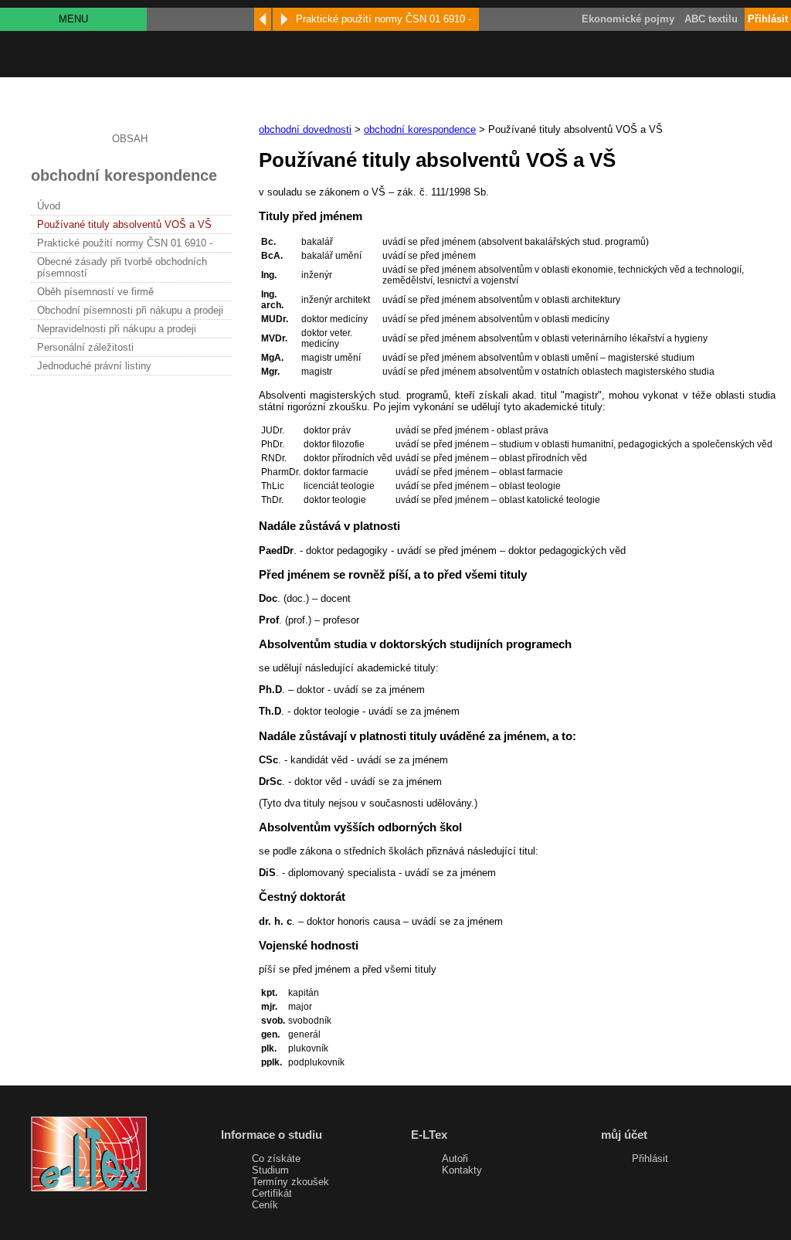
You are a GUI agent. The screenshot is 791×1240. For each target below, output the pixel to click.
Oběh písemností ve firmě (95, 291)
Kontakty (462, 1170)
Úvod (48, 206)
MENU (73, 19)
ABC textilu (711, 19)
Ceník (265, 1205)
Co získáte (276, 1158)
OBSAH (130, 138)
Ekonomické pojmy (628, 19)
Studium (270, 1170)
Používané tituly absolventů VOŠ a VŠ (124, 224)
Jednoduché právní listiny (94, 366)
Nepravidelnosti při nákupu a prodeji (116, 329)
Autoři (455, 1158)
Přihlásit (650, 1158)
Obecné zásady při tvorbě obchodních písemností (122, 267)
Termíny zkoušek (290, 1181)
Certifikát (272, 1193)
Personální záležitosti (85, 347)
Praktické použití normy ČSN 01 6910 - (124, 243)
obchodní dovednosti (305, 129)
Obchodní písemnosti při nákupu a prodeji (130, 310)
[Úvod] (262, 19)
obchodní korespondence (420, 129)
